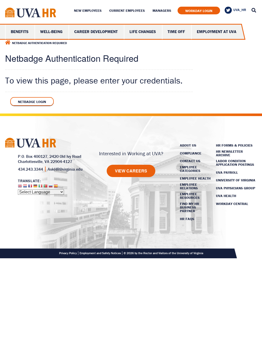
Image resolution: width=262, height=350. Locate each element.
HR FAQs (187, 219)
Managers (161, 10)
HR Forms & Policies (234, 145)
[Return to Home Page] (30, 13)
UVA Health (226, 196)
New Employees (88, 10)
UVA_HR (239, 9)
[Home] (7, 42)
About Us (188, 145)
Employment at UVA (216, 31)
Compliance (190, 153)
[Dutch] (25, 187)
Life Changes (142, 31)
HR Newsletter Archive (229, 153)
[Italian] (40, 187)
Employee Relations (189, 186)
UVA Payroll (227, 172)
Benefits (19, 31)
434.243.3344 (30, 169)
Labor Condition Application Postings (235, 162)
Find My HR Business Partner (189, 207)
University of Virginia (235, 180)
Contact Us (190, 161)
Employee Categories (190, 168)
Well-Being (51, 31)
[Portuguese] (45, 187)
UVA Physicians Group (235, 188)
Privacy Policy (68, 253)
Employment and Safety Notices (100, 253)
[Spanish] (56, 187)
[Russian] (51, 187)
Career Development (96, 31)
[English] (20, 187)
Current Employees (127, 10)
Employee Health (195, 178)
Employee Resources (190, 195)
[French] (30, 187)
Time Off (176, 31)
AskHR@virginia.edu (65, 169)
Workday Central (232, 203)
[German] (35, 187)
